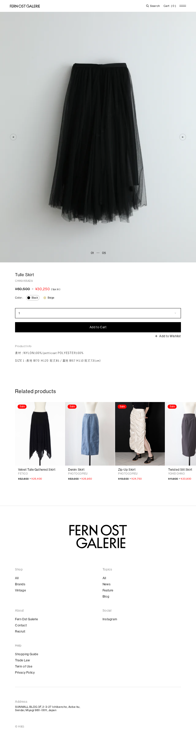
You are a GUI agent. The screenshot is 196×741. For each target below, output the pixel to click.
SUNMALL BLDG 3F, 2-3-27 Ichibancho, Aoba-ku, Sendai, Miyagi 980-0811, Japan (47, 708)
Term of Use (23, 666)
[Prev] (13, 137)
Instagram (110, 619)
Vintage (20, 590)
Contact (21, 625)
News (107, 584)
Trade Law (22, 660)
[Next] (182, 137)
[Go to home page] (98, 537)
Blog (106, 596)
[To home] (25, 6)
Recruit (20, 631)
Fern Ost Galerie (26, 619)
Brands (20, 584)
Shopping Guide (26, 654)
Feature (108, 590)
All (17, 578)
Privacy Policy (25, 672)
